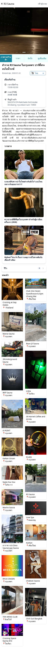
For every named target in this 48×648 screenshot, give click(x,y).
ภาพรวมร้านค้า (6, 58)
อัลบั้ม (30, 58)
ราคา (18, 58)
